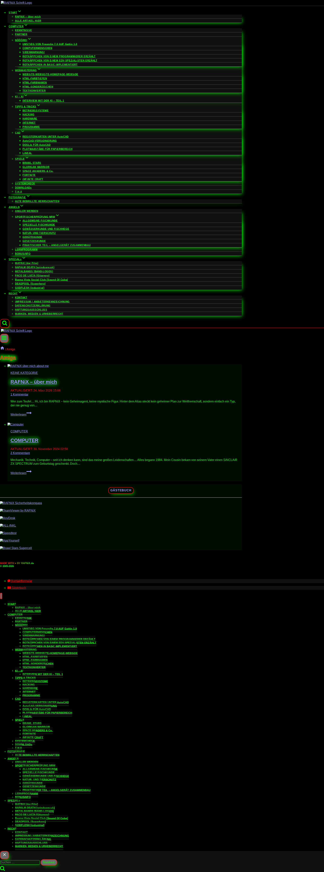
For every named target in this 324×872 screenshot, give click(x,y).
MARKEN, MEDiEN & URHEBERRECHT (39, 313)
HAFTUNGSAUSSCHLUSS (31, 309)
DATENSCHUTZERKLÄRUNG (32, 305)
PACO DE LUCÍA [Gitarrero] (32, 275)
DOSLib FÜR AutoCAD (36, 144)
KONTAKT (21, 297)
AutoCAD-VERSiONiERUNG (39, 140)
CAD (18, 698)
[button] (20, 580)
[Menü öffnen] (4, 338)
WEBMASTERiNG (26, 649)
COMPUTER (19, 431)
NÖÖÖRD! (21, 625)
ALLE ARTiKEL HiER (28, 20)
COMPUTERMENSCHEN (37, 48)
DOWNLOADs (23, 187)
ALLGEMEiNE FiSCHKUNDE (40, 220)
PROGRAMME (31, 126)
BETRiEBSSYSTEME (35, 110)
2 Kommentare (20, 453)
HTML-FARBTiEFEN (34, 78)
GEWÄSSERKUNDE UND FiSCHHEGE (45, 228)
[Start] (2, 349)
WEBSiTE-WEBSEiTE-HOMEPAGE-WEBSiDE (50, 74)
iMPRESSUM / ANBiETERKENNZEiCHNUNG (42, 301)
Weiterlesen (21, 414)
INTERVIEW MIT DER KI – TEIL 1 (43, 100)
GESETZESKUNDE (34, 241)
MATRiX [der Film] (26, 263)
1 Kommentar (19, 394)
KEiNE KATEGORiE (24, 372)
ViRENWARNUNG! (33, 52)
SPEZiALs (14, 800)
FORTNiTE (29, 175)
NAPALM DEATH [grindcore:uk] (34, 267)
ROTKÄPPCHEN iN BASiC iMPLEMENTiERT (50, 64)
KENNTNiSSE (23, 30)
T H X (18, 191)
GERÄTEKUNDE (32, 237)
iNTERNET (29, 122)
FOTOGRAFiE (16, 751)
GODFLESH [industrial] (29, 287)
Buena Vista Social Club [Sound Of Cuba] (41, 279)
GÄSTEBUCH (120, 490)
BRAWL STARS (31, 162)
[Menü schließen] (1, 596)
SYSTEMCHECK (25, 183)
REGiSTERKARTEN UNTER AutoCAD (45, 136)
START (12, 603)
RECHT (12, 828)
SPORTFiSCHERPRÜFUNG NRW (35, 765)
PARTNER (21, 34)
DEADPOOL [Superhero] (30, 283)
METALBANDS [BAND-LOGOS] (34, 271)
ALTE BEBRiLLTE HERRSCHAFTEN (37, 201)
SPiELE (19, 719)
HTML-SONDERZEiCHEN (37, 86)
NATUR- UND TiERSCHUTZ (39, 233)
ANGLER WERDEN (26, 211)
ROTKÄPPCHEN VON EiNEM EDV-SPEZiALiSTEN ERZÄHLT (59, 60)
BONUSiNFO (23, 253)
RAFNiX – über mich (28, 16)
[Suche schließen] (4, 855)
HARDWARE (29, 118)
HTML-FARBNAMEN (34, 82)
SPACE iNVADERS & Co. (37, 171)
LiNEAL (27, 153)
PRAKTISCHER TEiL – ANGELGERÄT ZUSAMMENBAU (56, 245)
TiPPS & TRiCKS (25, 677)
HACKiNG (28, 114)
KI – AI (19, 670)
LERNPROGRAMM (26, 249)
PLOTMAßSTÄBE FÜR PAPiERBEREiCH (47, 149)
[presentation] (125, 366)
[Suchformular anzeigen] (4, 323)
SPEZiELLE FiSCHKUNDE (38, 224)
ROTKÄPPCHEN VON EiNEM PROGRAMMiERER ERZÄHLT (59, 56)
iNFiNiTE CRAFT (32, 179)
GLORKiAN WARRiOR (35, 167)
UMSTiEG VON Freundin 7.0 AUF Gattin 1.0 (49, 44)
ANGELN (13, 758)
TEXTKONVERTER (34, 90)
